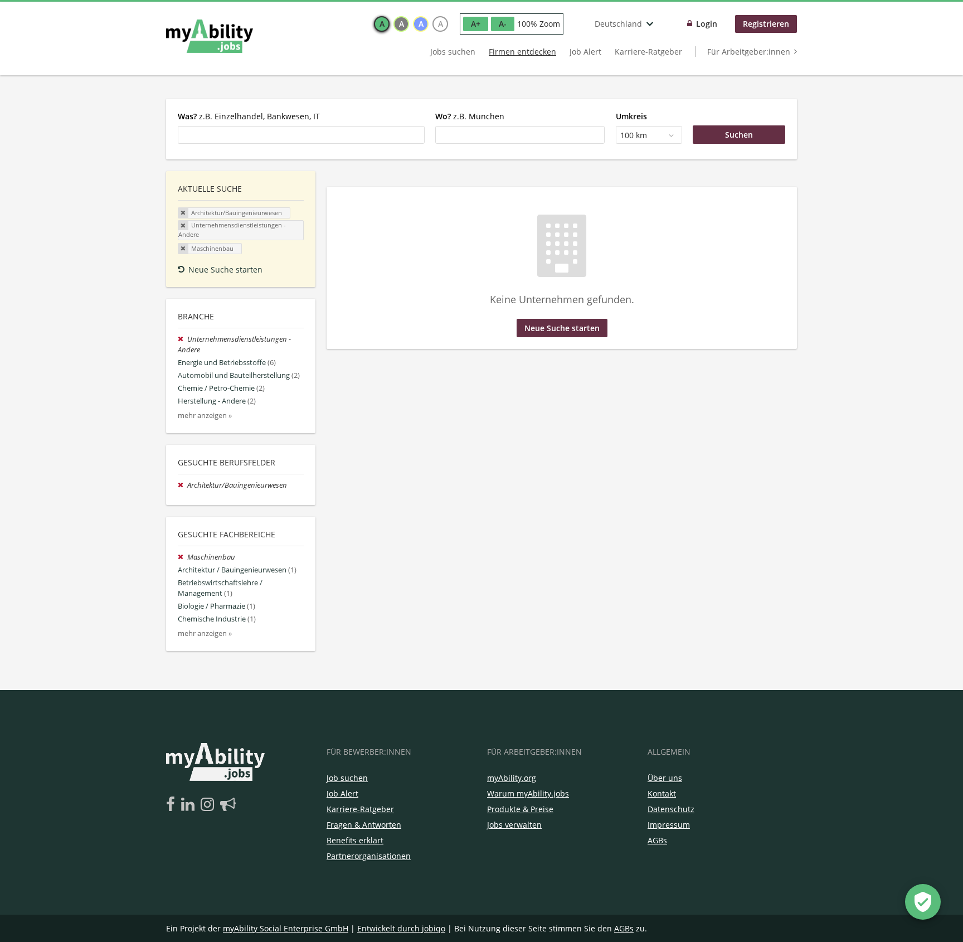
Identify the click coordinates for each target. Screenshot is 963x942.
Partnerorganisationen (369, 856)
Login (706, 23)
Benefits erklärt (355, 840)
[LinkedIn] (189, 804)
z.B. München (469, 116)
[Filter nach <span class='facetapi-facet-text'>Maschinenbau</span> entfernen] (183, 249)
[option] (382, 24)
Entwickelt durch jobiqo (401, 928)
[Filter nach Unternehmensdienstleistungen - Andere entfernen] (182, 339)
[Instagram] (209, 804)
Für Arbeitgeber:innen (748, 51)
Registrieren (766, 23)
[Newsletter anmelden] (228, 804)
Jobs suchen (452, 51)
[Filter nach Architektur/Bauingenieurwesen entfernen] (182, 485)
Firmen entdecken (522, 51)
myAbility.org (511, 778)
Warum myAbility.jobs (528, 793)
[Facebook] (172, 804)
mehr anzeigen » (205, 415)
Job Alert (585, 51)
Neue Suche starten (225, 269)
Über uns (665, 778)
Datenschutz (671, 809)
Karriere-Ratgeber (648, 51)
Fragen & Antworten (364, 824)
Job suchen (347, 778)
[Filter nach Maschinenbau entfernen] (182, 557)
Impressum (669, 824)
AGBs (657, 840)
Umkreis (631, 116)
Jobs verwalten (514, 824)
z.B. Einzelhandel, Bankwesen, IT (249, 116)
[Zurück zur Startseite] (209, 36)
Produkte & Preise (520, 809)
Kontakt (662, 793)
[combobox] (301, 135)
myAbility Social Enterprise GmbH (285, 928)
